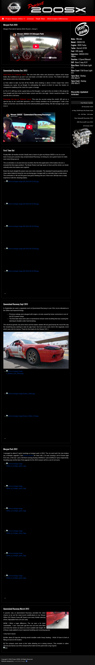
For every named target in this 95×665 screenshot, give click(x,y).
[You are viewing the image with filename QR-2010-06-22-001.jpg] (37, 191)
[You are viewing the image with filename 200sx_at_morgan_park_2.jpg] (37, 496)
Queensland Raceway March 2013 (16, 608)
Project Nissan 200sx (14, 19)
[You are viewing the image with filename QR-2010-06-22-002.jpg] (37, 214)
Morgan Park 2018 (10, 24)
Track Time (40, 19)
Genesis (30, 19)
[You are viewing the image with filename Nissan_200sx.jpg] (37, 404)
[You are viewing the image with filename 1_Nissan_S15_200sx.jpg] (37, 381)
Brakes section (28, 455)
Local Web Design (19, 661)
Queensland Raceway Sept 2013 (15, 304)
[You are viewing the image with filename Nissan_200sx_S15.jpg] (37, 426)
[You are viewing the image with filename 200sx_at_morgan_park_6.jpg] (37, 586)
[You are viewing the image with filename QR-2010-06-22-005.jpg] (37, 281)
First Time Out (8, 150)
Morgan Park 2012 (10, 449)
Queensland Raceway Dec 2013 (15, 70)
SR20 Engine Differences (57, 19)
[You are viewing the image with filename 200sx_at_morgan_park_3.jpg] (37, 518)
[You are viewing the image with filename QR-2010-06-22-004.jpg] (37, 259)
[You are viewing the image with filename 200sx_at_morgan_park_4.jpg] (37, 541)
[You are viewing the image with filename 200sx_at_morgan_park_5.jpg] (37, 563)
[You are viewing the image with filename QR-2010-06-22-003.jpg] (37, 236)
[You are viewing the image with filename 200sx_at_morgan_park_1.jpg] (37, 474)
